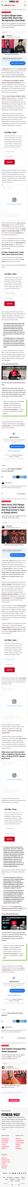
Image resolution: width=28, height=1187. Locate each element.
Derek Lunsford (8, 568)
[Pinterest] (19, 1173)
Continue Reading (14, 1100)
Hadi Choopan (5, 598)
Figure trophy (22, 68)
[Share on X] (12, 1184)
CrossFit (4, 1144)
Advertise (4, 1167)
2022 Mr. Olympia (6, 12)
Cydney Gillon (5, 68)
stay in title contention (19, 932)
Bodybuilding (5, 1138)
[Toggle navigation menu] (25, 5)
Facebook (14, 455)
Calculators (19, 1148)
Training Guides (20, 1140)
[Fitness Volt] (14, 2)
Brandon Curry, (21, 598)
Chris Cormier (12, 631)
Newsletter (5, 1166)
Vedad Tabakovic (10, 1066)
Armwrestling (5, 1146)
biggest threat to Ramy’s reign (12, 629)
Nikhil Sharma (9, 35)
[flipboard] (25, 1173)
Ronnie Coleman (6, 627)
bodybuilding (18, 469)
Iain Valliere (23, 678)
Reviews (18, 1146)
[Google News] (15, 1173)
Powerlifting (5, 1140)
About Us (4, 1158)
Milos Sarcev (16, 572)
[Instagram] (17, 1173)
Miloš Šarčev (4, 1015)
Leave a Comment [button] (22, 493)
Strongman (5, 1045)
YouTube (17, 456)
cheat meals (4, 471)
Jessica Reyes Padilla (13, 230)
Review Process (6, 1162)
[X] (11, 1173)
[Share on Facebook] (9, 1184)
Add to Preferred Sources (17, 63)
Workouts (18, 1138)
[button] (3, 2)
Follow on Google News (14, 451)
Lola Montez (18, 233)
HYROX (4, 1148)
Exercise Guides (20, 1142)
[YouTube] (13, 1173)
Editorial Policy (6, 1160)
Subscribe (9, 162)
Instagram (19, 455)
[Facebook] (9, 1173)
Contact (4, 1163)
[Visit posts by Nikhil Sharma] (3, 483)
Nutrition (18, 1144)
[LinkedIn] (23, 1173)
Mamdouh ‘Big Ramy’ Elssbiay (10, 594)
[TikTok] (21, 1173)
